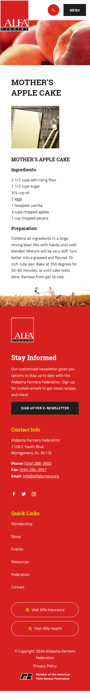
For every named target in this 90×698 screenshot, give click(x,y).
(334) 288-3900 (54, 10)
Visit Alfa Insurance (48, 610)
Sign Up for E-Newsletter (45, 408)
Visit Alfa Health (48, 628)
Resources (20, 562)
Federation (20, 574)
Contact (17, 587)
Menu (75, 10)
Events (17, 549)
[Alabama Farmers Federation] (22, 330)
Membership (21, 524)
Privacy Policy (45, 666)
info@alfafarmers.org (41, 476)
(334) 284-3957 (33, 469)
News (16, 536)
